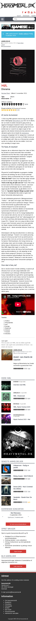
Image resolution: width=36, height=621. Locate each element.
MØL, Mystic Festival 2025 (21, 407)
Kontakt (34, 15)
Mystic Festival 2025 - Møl (21, 419)
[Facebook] (22, 12)
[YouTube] (32, 12)
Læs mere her (18, 566)
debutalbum (18, 121)
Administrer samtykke (11, 613)
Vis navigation (2, 19)
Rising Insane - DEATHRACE (23, 476)
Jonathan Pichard (20, 351)
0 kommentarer (7, 46)
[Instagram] (29, 12)
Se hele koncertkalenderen (18, 524)
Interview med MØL (19, 385)
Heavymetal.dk (18, 5)
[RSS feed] (35, 12)
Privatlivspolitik (10, 611)
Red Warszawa (15, 513)
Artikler (7, 608)
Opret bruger (26, 15)
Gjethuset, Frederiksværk (15, 517)
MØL (4, 85)
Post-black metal (22, 353)
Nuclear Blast (5, 93)
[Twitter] (25, 12)
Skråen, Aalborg (23, 34)
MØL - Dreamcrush (19, 396)
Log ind (19, 15)
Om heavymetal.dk (11, 600)
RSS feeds (8, 609)
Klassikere (8, 604)
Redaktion (8, 602)
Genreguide (8, 606)
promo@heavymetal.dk (13, 592)
